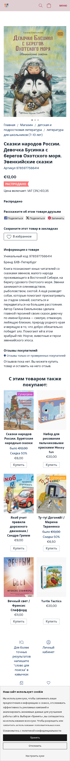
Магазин (26, 125)
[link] (35, 754)
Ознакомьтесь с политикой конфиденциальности (32, 730)
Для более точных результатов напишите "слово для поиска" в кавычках (22, 661)
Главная (9, 125)
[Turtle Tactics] (51, 577)
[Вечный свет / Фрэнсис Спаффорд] (18, 577)
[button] (6, 5)
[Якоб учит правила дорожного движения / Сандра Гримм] (18, 493)
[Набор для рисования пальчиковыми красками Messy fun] (51, 410)
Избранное (48, 688)
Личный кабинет (49, 650)
